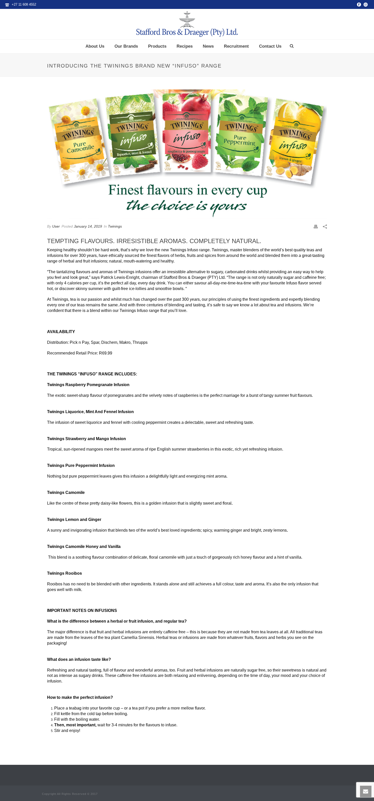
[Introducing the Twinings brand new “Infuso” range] (187, 154)
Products (157, 46)
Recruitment (236, 46)
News (208, 46)
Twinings (115, 226)
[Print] (316, 226)
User (56, 226)
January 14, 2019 (88, 226)
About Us (94, 46)
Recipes (185, 46)
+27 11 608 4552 (24, 4)
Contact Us (270, 46)
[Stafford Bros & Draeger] (187, 24)
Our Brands (126, 46)
